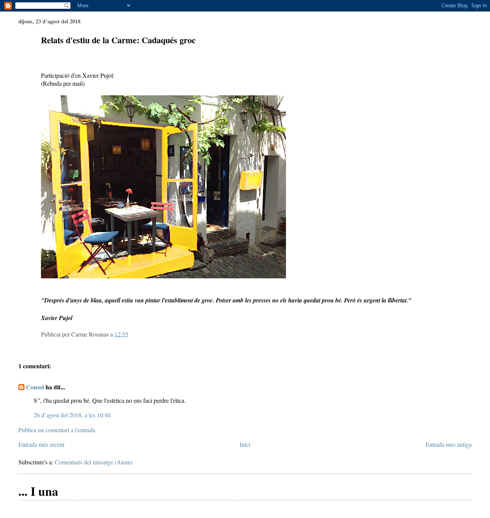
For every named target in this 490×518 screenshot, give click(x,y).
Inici (245, 444)
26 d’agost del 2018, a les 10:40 (72, 415)
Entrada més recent (41, 444)
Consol (35, 386)
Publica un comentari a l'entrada (56, 430)
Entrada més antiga (449, 444)
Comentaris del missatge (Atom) (93, 462)
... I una (38, 491)
